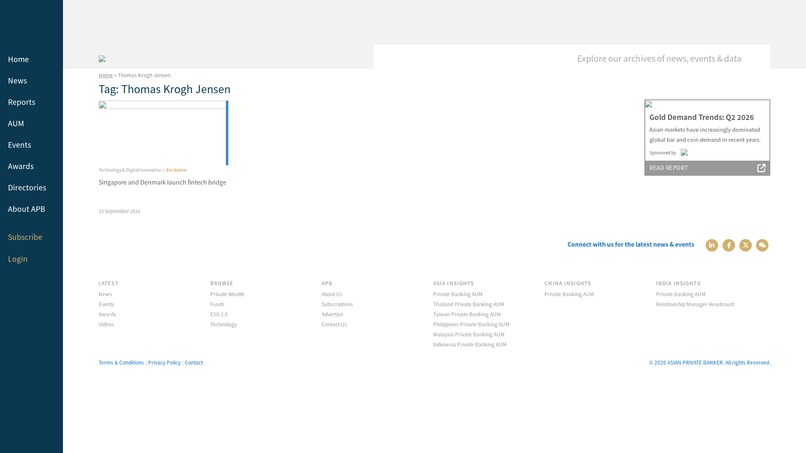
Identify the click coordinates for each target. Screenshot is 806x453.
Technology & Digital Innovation (130, 170)
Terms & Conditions (121, 362)
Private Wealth (227, 293)
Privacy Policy (164, 362)
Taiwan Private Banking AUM (467, 314)
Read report (668, 168)
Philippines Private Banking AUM (471, 324)
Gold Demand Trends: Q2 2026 (701, 117)
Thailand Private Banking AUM (468, 303)
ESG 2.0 (219, 314)
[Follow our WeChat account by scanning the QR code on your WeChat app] (762, 244)
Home (18, 59)
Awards (21, 166)
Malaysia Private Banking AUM (469, 334)
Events (19, 144)
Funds (217, 303)
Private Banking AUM (458, 293)
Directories (27, 187)
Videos (106, 324)
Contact (194, 362)
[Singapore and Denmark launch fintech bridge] (163, 133)
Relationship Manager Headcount (695, 303)
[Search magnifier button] (757, 57)
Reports (21, 101)
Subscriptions (337, 303)
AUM (16, 123)
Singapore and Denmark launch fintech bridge (162, 182)
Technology (223, 324)
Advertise (332, 314)
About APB (26, 208)
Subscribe (25, 236)
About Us (332, 293)
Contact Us (334, 324)
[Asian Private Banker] (102, 57)
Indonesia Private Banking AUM (470, 344)
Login (18, 258)
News (17, 80)
